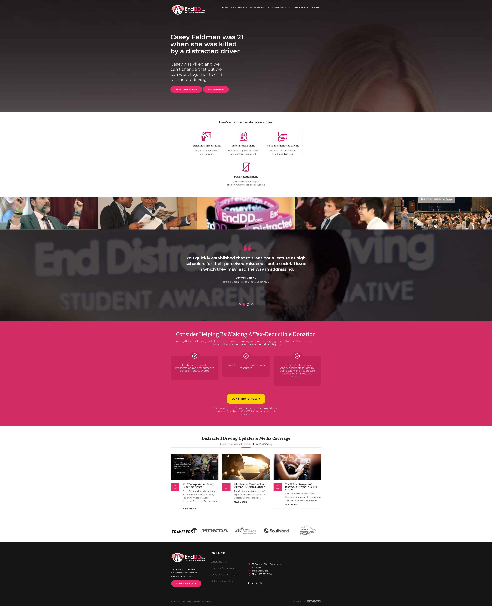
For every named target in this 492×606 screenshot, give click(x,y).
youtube (256, 584)
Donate (315, 7)
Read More (189, 509)
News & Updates (243, 444)
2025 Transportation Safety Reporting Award (198, 485)
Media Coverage (216, 89)
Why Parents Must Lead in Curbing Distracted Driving (249, 485)
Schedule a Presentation (222, 568)
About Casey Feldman (186, 89)
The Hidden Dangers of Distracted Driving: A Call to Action (301, 487)
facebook (248, 584)
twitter (252, 584)
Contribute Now (245, 398)
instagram (261, 584)
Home (225, 7)
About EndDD (239, 7)
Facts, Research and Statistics (225, 574)
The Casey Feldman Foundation (196, 601)
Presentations (281, 7)
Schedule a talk (186, 583)
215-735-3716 (265, 574)
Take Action (300, 7)
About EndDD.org (219, 561)
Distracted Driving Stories (222, 581)
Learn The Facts (259, 7)
